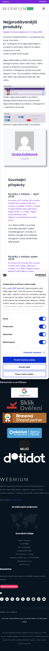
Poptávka (33, 618)
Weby (6, 618)
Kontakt (29, 618)
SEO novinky (34, 200)
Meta (25, 209)
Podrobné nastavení (32, 352)
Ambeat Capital (16, 500)
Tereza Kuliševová (24, 154)
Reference (17, 618)
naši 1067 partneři (16, 288)
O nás (24, 618)
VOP (38, 618)
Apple (21, 206)
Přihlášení (42, 2)
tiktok (16, 211)
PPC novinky (23, 200)
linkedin (18, 209)
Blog (22, 618)
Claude (37, 206)
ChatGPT (29, 206)
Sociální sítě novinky (17, 203)
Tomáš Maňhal (22, 217)
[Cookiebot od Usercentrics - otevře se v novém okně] (35, 275)
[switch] (42, 327)
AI (17, 206)
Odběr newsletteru (9, 586)
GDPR (40, 618)
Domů (3, 618)
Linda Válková (21, 271)
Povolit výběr (24, 367)
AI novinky (12, 200)
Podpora (6, 2)
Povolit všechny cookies (24, 360)
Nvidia (10, 211)
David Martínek (14, 214)
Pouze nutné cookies (24, 374)
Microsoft (32, 209)
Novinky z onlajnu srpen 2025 (23, 258)
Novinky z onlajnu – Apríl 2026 (23, 195)
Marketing (11, 618)
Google (11, 209)
